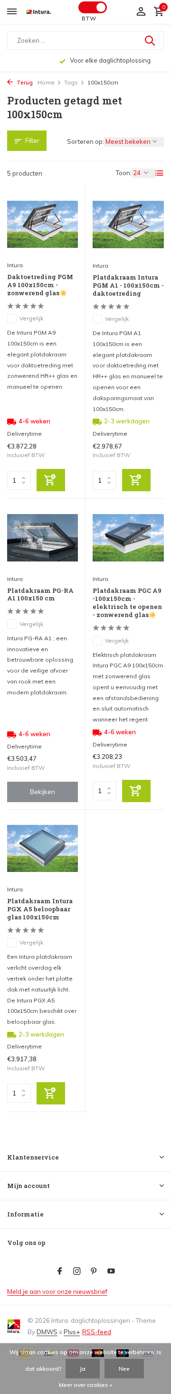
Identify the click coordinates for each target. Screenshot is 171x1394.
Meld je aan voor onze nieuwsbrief (57, 1291)
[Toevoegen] (51, 480)
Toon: (124, 173)
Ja (83, 1368)
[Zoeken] (150, 40)
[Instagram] (77, 1271)
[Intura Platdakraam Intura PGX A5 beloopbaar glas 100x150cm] (42, 848)
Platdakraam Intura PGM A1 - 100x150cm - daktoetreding (128, 285)
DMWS (47, 1332)
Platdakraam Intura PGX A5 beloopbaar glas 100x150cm (40, 909)
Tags (71, 82)
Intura (15, 265)
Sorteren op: (85, 141)
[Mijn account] (140, 12)
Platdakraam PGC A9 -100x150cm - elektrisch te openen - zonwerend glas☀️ (127, 603)
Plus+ (72, 1332)
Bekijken (42, 791)
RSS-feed (96, 1332)
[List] (159, 173)
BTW (89, 18)
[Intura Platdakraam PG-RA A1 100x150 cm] (42, 537)
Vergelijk (31, 318)
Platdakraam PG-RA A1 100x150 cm (40, 595)
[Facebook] (60, 1271)
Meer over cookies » (86, 1384)
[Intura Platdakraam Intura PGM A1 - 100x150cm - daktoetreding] (128, 224)
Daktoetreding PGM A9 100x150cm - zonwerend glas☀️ (40, 285)
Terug (24, 82)
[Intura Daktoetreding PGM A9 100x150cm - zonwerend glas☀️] (42, 224)
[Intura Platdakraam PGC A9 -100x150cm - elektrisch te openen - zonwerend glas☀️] (128, 538)
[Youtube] (111, 1271)
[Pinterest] (94, 1271)
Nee (124, 1368)
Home (46, 82)
